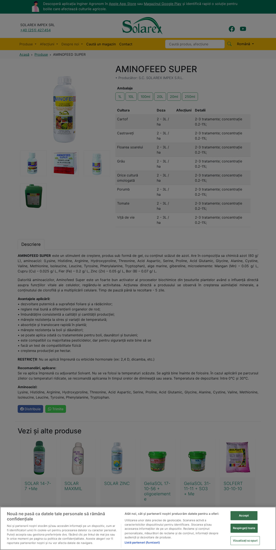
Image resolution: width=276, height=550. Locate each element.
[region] (138, 528)
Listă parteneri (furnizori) (142, 542)
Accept (244, 515)
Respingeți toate (244, 527)
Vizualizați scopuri (245, 540)
